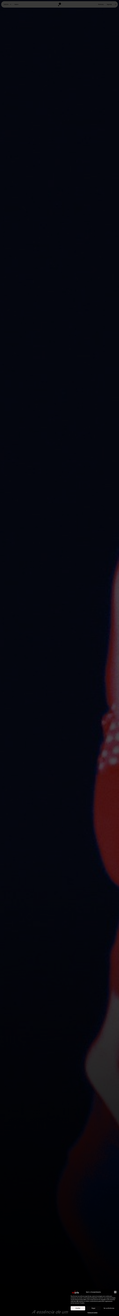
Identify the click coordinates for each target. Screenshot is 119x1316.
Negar (93, 1308)
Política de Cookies (92, 1312)
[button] (115, 1292)
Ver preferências (109, 1308)
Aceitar (78, 1308)
